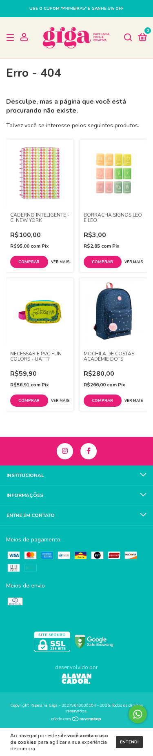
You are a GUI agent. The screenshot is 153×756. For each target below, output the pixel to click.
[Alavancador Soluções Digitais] (77, 680)
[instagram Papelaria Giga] (65, 451)
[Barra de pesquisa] (128, 38)
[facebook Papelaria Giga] (88, 451)
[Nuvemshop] (76, 720)
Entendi (129, 742)
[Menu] (11, 38)
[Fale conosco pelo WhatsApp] (138, 714)
